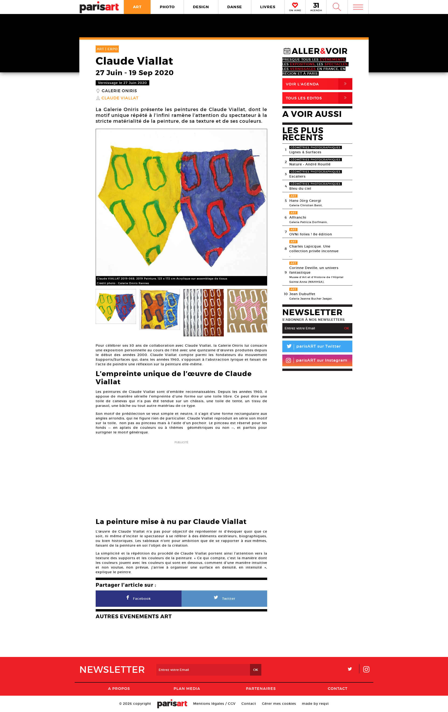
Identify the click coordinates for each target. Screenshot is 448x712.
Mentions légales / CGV (214, 704)
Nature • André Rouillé (310, 164)
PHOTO (167, 6)
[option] (181, 207)
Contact (337, 688)
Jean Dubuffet (302, 294)
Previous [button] (105, 207)
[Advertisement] (181, 477)
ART (137, 6)
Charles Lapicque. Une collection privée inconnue (314, 248)
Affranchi (297, 217)
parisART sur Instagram (321, 360)
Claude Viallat (120, 98)
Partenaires (261, 688)
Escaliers (297, 176)
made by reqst (315, 704)
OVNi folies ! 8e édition (310, 234)
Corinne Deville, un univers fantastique (314, 270)
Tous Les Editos (317, 98)
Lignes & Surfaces (305, 152)
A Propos (119, 688)
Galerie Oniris (119, 91)
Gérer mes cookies (279, 704)
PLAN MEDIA (187, 688)
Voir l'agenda (317, 84)
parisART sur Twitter (313, 347)
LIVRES (267, 6)
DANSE (234, 6)
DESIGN (201, 6)
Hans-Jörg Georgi (305, 201)
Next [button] (257, 207)
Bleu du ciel (300, 188)
